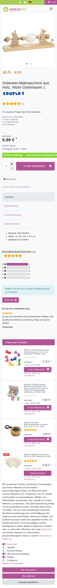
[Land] (30, 2)
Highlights (9, 197)
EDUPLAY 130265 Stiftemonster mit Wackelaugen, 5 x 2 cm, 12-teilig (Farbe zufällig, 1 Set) (36, 352)
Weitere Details (12, 224)
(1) (22, 103)
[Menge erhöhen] (12, 164)
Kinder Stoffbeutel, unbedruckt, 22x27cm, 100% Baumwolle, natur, (37, 455)
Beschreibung (11, 206)
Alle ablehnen (28, 576)
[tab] (28, 197)
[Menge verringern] (12, 168)
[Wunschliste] (42, 2)
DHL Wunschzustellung (18, 554)
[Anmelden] (20, 2)
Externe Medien (14, 550)
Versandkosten (24, 187)
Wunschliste (10, 179)
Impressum (46, 529)
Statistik (11, 547)
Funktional (12, 560)
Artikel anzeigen (37, 473)
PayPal (10, 557)
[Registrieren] (25, 2)
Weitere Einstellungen (12, 563)
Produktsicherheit (13, 215)
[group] (13, 358)
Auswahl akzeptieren (28, 582)
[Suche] (37, 2)
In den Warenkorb (34, 166)
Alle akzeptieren (28, 570)
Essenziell (12, 544)
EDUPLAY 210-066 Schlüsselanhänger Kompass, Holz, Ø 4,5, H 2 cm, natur (36, 424)
